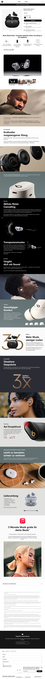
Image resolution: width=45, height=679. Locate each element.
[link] (33, 21)
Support (26, 1)
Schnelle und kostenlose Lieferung (22, 4)
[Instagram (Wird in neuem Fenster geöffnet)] (17, 670)
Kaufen (19, 1)
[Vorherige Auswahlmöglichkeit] (7, 81)
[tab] (13, 82)
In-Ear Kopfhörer (7, 651)
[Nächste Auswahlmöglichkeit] (37, 81)
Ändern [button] (8, 666)
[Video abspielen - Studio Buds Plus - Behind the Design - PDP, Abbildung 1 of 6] (22, 65)
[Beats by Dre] (2, 2)
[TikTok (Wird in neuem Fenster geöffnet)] (20, 670)
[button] (1, 147)
